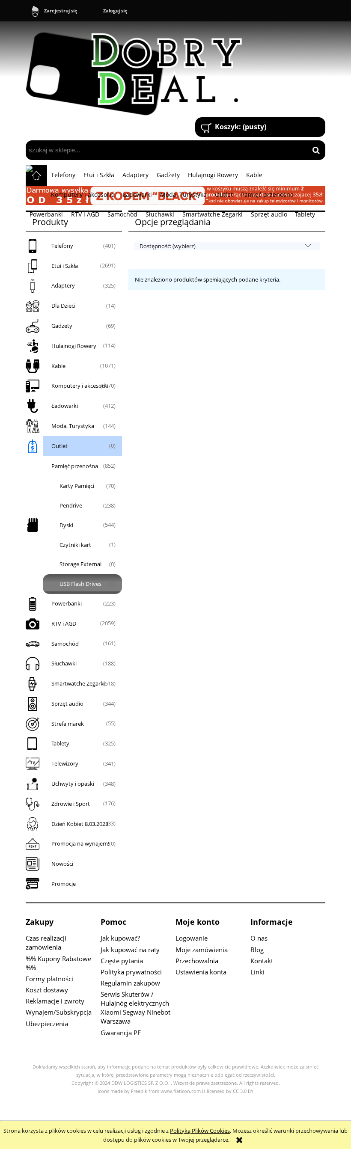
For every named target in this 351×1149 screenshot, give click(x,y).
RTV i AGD (63, 623)
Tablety (60, 743)
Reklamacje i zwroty (55, 1001)
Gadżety (61, 326)
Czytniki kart (75, 545)
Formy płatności (49, 978)
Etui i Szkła (64, 266)
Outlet (59, 446)
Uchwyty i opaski (72, 783)
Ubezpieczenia (47, 1023)
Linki (257, 972)
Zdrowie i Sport (70, 804)
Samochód (65, 643)
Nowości (62, 863)
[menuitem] (63, 175)
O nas (259, 938)
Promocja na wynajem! (80, 843)
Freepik (139, 1091)
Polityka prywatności (131, 972)
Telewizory (64, 763)
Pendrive (70, 505)
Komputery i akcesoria (79, 385)
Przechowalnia (197, 960)
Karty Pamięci (76, 486)
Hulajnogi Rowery (73, 346)
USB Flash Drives (80, 584)
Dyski (66, 525)
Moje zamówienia (202, 949)
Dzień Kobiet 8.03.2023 (79, 824)
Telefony (62, 245)
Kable (58, 366)
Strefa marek (67, 723)
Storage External (80, 564)
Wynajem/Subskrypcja (59, 1012)
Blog (257, 949)
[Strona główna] (138, 70)
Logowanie (192, 938)
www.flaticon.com (181, 1091)
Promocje (63, 884)
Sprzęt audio (67, 703)
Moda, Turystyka (72, 426)
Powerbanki (66, 603)
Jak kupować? (120, 938)
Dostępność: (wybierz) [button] (168, 246)
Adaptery (63, 285)
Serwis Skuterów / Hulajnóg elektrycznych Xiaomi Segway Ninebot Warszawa (135, 1007)
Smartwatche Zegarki (78, 683)
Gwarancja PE (121, 1032)
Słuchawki (64, 663)
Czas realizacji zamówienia (46, 942)
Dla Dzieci (63, 305)
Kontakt (261, 960)
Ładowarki (64, 406)
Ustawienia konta (201, 972)
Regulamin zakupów (130, 983)
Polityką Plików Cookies (200, 1130)
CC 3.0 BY (243, 1091)
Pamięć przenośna (74, 466)
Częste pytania (122, 960)
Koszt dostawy (47, 990)
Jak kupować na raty (130, 949)
